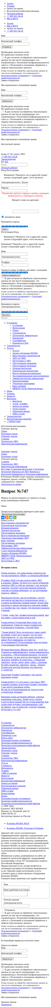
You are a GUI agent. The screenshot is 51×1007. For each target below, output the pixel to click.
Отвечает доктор (9, 436)
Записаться (7, 101)
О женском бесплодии (21, 469)
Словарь (5, 439)
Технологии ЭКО (9, 441)
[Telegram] (10, 517)
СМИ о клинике (9, 773)
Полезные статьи (9, 434)
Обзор (4, 431)
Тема (5, 884)
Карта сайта (7, 738)
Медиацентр (7, 768)
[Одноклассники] (6, 517)
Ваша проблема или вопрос (16, 890)
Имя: (3, 251)
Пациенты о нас (9, 735)
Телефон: (5, 262)
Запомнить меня (12, 217)
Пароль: (5, 188)
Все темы (5, 469)
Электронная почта (12, 903)
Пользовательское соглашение (15, 740)
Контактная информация (13, 781)
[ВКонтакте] (3, 517)
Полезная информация (37, 474)
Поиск (4, 796)
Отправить (6, 47)
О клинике (6, 722)
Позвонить (6, 1004)
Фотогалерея (7, 778)
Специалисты (7, 725)
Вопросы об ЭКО (20, 471)
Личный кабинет (9, 167)
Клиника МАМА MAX (18, 823)
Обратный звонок (9, 788)
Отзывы (11, 6)
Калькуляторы (8, 793)
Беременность (19, 474)
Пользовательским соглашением (15, 75)
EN (6, 161)
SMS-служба (7, 791)
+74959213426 (14, 421)
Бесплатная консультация (13, 786)
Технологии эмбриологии (13, 728)
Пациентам (6, 730)
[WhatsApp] (14, 517)
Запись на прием (9, 783)
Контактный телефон (11, 41)
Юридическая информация (14, 444)
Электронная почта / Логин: (14, 182)
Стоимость (6, 765)
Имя (3, 36)
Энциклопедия (8, 159)
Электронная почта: (10, 257)
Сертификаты (7, 733)
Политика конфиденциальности (16, 743)
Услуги (4, 763)
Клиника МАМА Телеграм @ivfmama (25, 828)
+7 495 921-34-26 (15, 16)
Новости (5, 776)
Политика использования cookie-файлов (20, 745)
